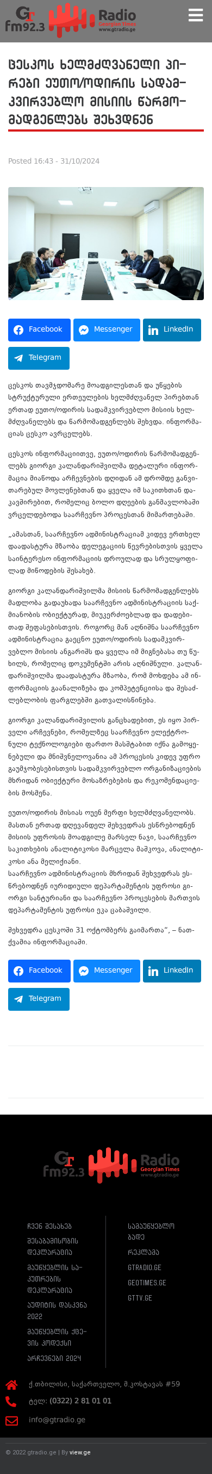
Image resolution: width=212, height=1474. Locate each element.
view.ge (80, 1452)
